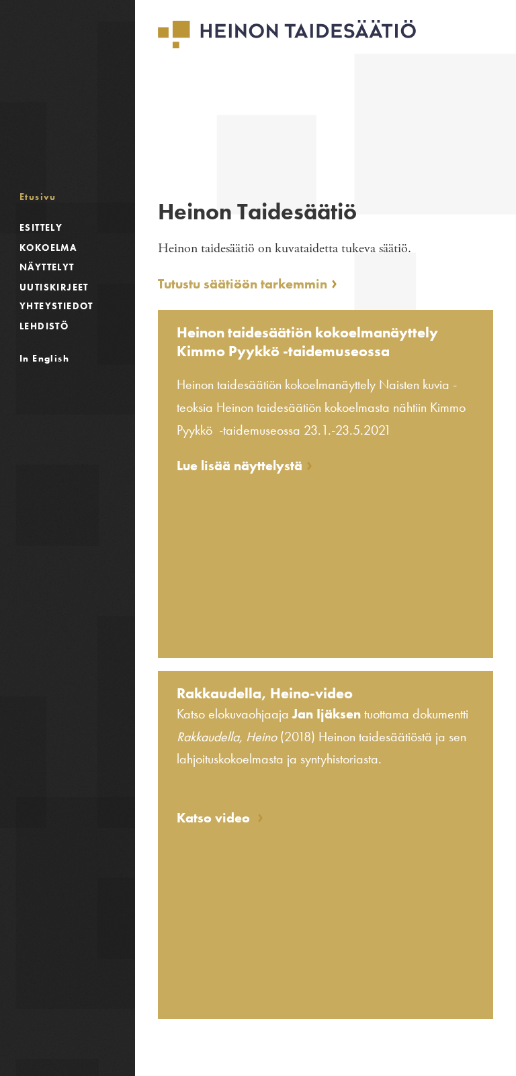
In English (44, 358)
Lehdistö (44, 326)
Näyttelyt (47, 267)
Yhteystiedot (56, 306)
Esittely (40, 227)
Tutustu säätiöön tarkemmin (242, 284)
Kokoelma (48, 247)
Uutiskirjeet (54, 287)
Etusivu (37, 197)
